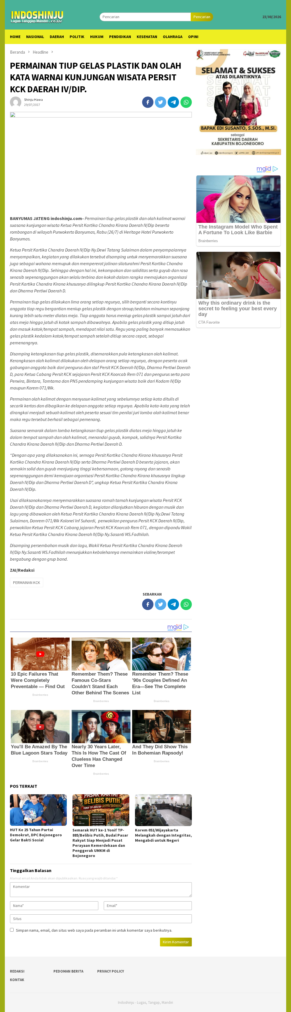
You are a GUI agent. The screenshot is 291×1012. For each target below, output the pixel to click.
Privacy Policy (110, 971)
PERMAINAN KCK (26, 582)
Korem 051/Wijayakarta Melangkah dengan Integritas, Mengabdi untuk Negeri (163, 835)
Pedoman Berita (68, 971)
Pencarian (202, 16)
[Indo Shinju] (37, 16)
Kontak (17, 979)
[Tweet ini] (160, 102)
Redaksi (17, 971)
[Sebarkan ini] (147, 102)
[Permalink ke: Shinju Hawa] (15, 101)
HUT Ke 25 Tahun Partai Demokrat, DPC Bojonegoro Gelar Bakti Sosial (36, 835)
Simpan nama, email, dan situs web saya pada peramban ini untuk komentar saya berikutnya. (94, 930)
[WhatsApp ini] (186, 102)
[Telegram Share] (173, 102)
